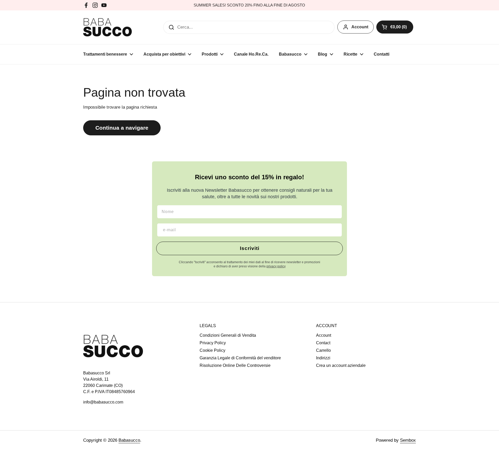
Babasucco (129, 440)
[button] (394, 27)
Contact (323, 343)
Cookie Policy (212, 350)
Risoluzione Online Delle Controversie (235, 365)
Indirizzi (323, 358)
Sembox (408, 440)
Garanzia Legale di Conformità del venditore (240, 358)
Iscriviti (249, 248)
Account (359, 27)
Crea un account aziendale (341, 365)
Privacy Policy (213, 343)
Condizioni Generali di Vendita (228, 335)
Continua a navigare (121, 128)
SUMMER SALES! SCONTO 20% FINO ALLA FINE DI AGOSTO (249, 5)
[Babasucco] (107, 27)
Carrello (323, 350)
